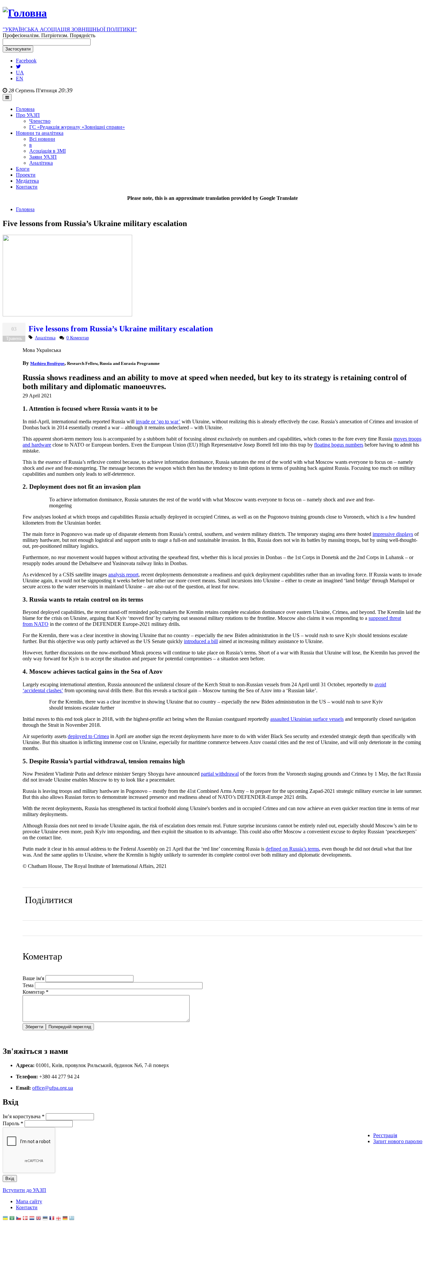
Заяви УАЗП (43, 157)
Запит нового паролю (397, 1141)
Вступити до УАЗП (24, 1190)
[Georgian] (58, 1219)
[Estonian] (45, 1219)
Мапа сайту (29, 1201)
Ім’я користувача (23, 1116)
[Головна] (25, 13)
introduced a (201, 641)
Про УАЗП (28, 115)
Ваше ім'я (34, 978)
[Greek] (71, 1219)
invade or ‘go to (158, 421)
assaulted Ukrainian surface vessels (307, 719)
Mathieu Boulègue (47, 363)
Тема (29, 985)
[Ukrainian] (5, 1219)
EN (19, 78)
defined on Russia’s (292, 849)
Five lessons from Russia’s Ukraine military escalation (121, 328)
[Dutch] (32, 1219)
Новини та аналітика (39, 133)
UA (20, 72)
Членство (39, 121)
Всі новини (42, 139)
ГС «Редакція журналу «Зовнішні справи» (77, 127)
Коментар (35, 992)
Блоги (23, 169)
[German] (65, 1219)
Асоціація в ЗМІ (47, 151)
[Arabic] (12, 1219)
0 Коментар (77, 337)
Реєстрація (385, 1135)
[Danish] (25, 1219)
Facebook (26, 60)
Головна (25, 109)
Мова (29, 350)
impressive (393, 534)
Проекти (26, 175)
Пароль (13, 1123)
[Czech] (18, 1219)
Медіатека (27, 181)
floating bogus (338, 445)
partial (220, 774)
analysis (123, 574)
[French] (51, 1219)
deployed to (88, 736)
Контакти (27, 187)
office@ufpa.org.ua (52, 1088)
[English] (38, 1219)
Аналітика (41, 163)
